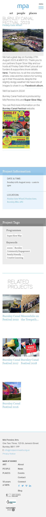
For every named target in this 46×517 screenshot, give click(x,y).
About (21, 464)
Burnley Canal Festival (14, 108)
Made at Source (10, 460)
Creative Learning (15, 257)
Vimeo (26, 486)
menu (41, 4)
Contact (22, 477)
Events (21, 472)
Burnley (18, 247)
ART (5, 464)
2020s (10, 247)
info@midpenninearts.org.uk (17, 450)
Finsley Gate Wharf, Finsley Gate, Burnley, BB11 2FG (22, 200)
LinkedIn (30, 486)
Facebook (19, 486)
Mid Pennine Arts (25, 8)
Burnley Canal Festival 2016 (11, 405)
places (33, 13)
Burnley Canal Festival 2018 (30, 361)
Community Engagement (18, 251)
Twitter (23, 486)
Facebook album (34, 85)
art (11, 13)
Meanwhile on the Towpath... (30, 317)
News (20, 468)
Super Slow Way (33, 99)
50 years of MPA (7, 482)
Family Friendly (14, 254)
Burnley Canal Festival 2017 (11, 361)
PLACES (6, 472)
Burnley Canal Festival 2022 (11, 317)
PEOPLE (6, 468)
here (5, 73)
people (21, 13)
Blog (20, 490)
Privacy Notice (9, 454)
